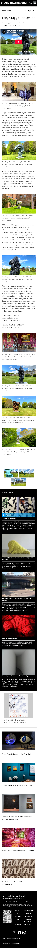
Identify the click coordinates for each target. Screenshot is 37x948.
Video (17, 919)
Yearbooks (27, 913)
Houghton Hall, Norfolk (10, 318)
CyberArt (18, 924)
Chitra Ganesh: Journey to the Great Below (17, 754)
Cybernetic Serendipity (28, 920)
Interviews (18, 916)
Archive (17, 913)
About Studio (28, 910)
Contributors (28, 916)
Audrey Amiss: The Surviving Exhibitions (17, 785)
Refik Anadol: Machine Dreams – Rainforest (18, 850)
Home (17, 910)
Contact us (27, 924)
